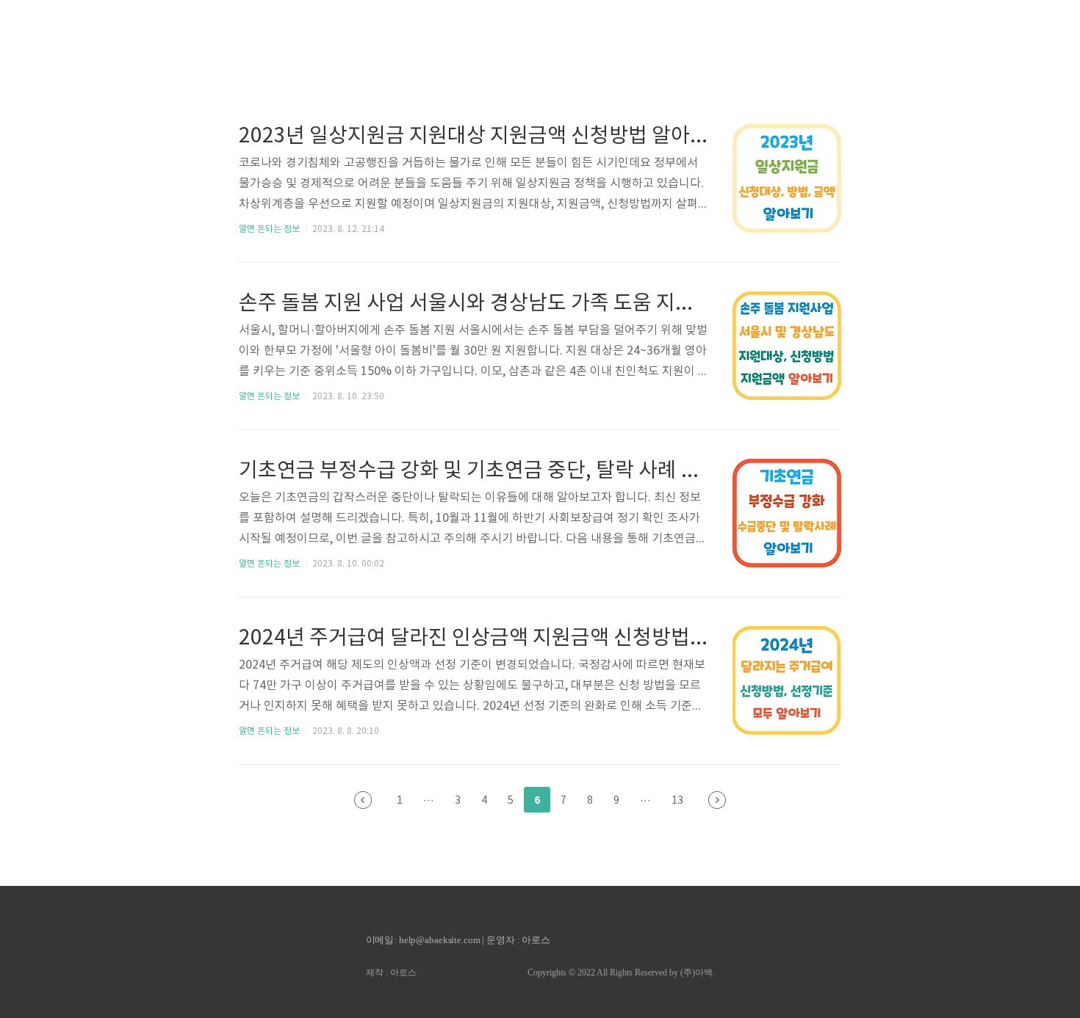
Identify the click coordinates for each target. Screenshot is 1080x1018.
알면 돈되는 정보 (269, 229)
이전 (363, 800)
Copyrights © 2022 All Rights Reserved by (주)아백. (621, 972)
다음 (717, 800)
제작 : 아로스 (391, 972)
